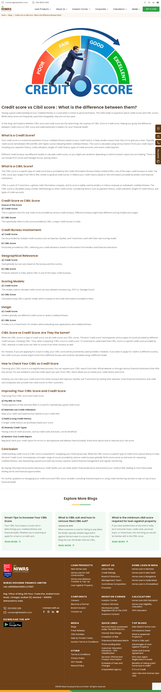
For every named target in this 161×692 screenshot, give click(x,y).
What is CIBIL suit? (140, 640)
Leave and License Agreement (141, 651)
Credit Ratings (108, 573)
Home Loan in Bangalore (144, 576)
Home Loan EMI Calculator (145, 600)
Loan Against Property (82, 585)
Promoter (106, 588)
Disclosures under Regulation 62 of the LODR (114, 609)
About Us (60, 9)
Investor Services (110, 604)
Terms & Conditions (80, 654)
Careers (75, 600)
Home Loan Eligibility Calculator (142, 605)
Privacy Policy (78, 658)
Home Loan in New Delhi (143, 573)
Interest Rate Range (111, 633)
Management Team (111, 580)
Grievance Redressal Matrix (115, 640)
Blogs (10, 15)
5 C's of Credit (139, 669)
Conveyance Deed (141, 630)
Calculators (119, 9)
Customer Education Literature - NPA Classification (112, 650)
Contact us (76, 611)
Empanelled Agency (111, 669)
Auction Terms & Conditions (84, 642)
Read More (11, 541)
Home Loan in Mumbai (143, 569)
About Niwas (108, 569)
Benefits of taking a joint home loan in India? (144, 664)
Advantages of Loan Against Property (142, 645)
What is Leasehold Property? (141, 635)
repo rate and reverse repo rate (145, 674)
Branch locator (78, 608)
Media (135, 9)
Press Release (78, 630)
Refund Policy (77, 665)
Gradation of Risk (110, 637)
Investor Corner (80, 9)
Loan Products (42, 9)
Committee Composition (114, 584)
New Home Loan (79, 569)
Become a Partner (80, 604)
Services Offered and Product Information (112, 658)
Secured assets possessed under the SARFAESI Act (115, 628)
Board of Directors (111, 576)
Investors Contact (110, 614)
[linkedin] (153, 2)
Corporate (100, 9)
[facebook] (145, 2)
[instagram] (149, 2)
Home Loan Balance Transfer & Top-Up (81, 580)
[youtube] (157, 2)
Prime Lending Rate (111, 644)
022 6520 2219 (42, 2)
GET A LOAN (151, 9)
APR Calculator (139, 610)
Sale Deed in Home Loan (144, 627)
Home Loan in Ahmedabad (145, 584)
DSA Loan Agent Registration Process (142, 658)
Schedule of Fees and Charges (112, 664)
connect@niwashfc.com (16, 2)
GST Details (76, 662)
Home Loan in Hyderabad (144, 580)
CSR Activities (77, 634)
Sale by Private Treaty (82, 638)
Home (4, 15)
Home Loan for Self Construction (80, 574)
